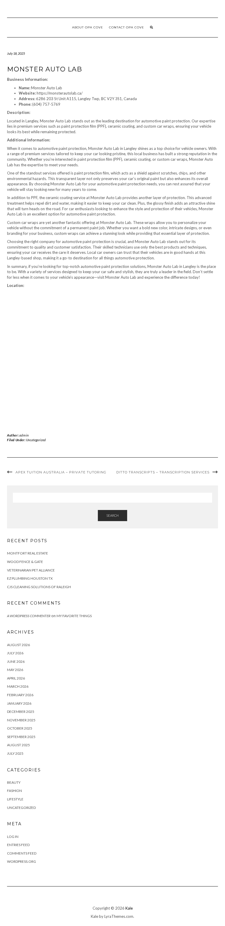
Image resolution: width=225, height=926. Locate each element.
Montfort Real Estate (27, 553)
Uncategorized (36, 440)
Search (112, 515)
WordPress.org (21, 861)
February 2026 (20, 695)
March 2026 (17, 686)
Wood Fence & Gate (25, 561)
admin (24, 435)
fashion (14, 790)
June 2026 (16, 661)
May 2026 (15, 669)
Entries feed (18, 845)
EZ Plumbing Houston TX (30, 578)
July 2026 (15, 653)
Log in (12, 836)
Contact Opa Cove (126, 27)
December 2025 (20, 711)
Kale (129, 908)
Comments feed (21, 853)
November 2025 (21, 720)
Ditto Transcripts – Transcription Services (162, 472)
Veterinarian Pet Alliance (31, 570)
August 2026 (18, 645)
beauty (14, 782)
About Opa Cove (87, 27)
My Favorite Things (74, 616)
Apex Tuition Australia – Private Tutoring (61, 472)
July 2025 (15, 753)
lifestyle (15, 799)
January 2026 (19, 703)
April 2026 (16, 678)
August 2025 (18, 745)
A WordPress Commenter (28, 616)
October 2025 (19, 728)
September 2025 (21, 737)
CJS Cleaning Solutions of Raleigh (39, 587)
